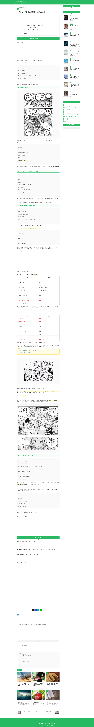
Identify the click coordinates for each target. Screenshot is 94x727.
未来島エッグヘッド (77, 46)
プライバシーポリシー (54, 719)
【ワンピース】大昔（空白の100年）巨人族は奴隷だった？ (74, 94)
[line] (41, 610)
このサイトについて (46, 719)
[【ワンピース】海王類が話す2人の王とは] (38, 610)
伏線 (18, 614)
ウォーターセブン (73, 107)
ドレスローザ (76, 70)
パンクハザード (66, 114)
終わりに (25, 33)
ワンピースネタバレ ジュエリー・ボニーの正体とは (29, 350)
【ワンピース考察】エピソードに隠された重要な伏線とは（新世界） (23, 684)
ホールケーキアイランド (75, 114)
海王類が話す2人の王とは (28, 20)
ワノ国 (18, 615)
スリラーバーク (74, 109)
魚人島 (77, 78)
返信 (57, 648)
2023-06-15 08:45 (25, 645)
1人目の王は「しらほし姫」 (29, 22)
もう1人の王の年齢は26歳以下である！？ (31, 27)
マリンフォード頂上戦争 (68, 116)
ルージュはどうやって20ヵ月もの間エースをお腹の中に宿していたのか (38, 684)
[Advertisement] (38, 51)
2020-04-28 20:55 (25, 652)
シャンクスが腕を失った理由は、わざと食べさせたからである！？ (74, 53)
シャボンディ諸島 (67, 109)
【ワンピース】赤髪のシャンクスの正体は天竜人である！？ (74, 27)
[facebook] (35, 610)
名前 (18, 631)
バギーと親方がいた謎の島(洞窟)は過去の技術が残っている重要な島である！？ (74, 44)
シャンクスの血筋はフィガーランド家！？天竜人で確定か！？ (74, 85)
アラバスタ (75, 96)
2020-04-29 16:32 (26, 661)
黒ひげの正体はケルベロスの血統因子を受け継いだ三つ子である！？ (74, 18)
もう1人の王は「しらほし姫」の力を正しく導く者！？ (34, 25)
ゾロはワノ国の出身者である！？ (26, 352)
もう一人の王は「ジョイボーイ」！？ (31, 29)
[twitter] (33, 610)
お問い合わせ (40, 719)
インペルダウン (66, 107)
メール (19, 636)
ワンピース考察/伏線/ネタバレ (22, 3)
